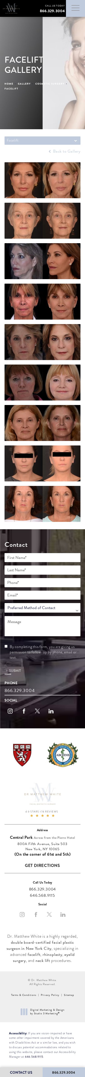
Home (9, 83)
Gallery (24, 83)
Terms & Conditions (23, 995)
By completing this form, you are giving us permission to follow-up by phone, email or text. (43, 652)
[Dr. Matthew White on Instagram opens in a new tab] (10, 711)
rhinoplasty (52, 954)
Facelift (11, 88)
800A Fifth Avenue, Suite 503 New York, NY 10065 (42, 846)
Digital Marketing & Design (47, 1011)
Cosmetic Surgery (50, 83)
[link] (51, 8)
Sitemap (69, 995)
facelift (34, 954)
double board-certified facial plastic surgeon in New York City (40, 945)
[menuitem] (10, 711)
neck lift (43, 960)
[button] (75, 8)
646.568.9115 (34, 1057)
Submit (15, 670)
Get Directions (42, 865)
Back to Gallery (66, 151)
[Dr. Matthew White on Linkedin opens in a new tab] (51, 711)
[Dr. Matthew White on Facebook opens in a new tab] (23, 711)
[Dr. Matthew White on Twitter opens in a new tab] (37, 711)
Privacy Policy (50, 995)
